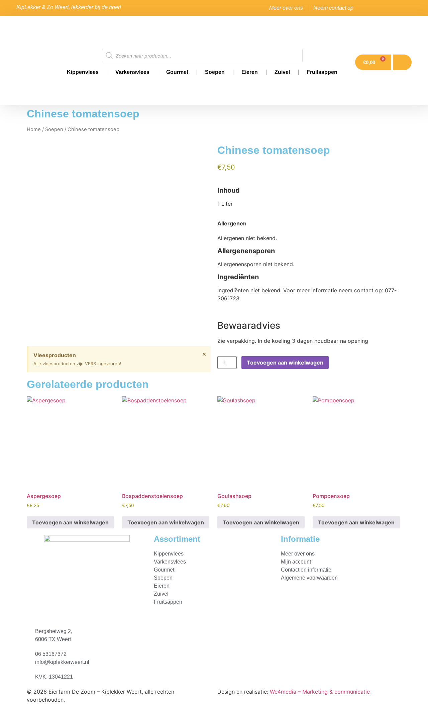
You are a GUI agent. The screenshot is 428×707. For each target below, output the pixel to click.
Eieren (249, 72)
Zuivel (282, 72)
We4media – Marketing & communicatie (320, 691)
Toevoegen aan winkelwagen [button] (70, 522)
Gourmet (177, 72)
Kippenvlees (83, 72)
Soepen (215, 72)
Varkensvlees (132, 72)
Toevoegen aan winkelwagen (285, 362)
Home (34, 129)
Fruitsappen (322, 72)
